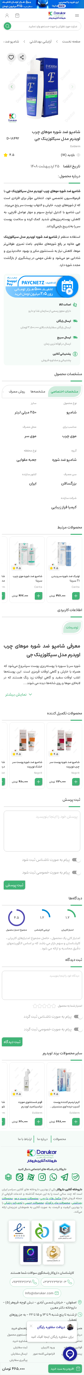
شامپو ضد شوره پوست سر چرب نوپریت (65, 764)
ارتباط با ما (25, 1139)
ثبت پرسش (14, 885)
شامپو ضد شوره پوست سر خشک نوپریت (27, 764)
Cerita (76, 587)
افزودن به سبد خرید (62, 1368)
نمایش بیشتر (16, 694)
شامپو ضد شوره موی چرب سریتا (27, 578)
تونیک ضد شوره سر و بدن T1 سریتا (65, 578)
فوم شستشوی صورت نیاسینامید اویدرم (30, 1104)
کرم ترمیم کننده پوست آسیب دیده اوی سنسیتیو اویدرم (65, 1106)
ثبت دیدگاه (12, 1042)
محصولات (59, 1139)
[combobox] (45, 26)
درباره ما (42, 1139)
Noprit (75, 772)
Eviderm (75, 146)
